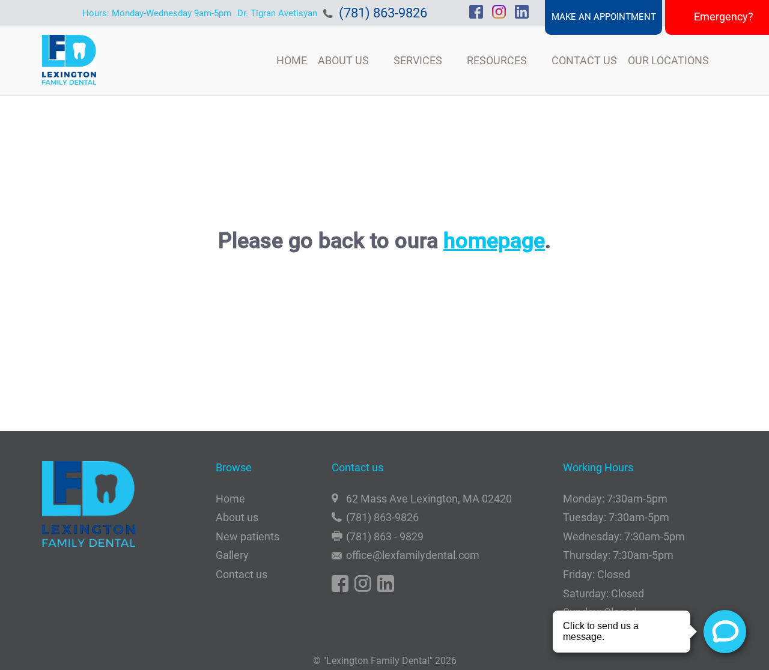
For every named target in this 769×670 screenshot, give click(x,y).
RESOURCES (497, 60)
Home (230, 498)
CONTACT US (584, 60)
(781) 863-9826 (383, 12)
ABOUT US (343, 60)
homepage (494, 240)
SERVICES (418, 60)
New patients (247, 536)
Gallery (232, 555)
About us (237, 517)
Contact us (241, 574)
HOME (291, 60)
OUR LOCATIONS (668, 60)
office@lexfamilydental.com (412, 555)
